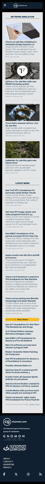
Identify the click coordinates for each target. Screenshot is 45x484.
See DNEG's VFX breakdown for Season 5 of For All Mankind (20, 339)
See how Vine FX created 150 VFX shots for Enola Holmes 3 (21, 371)
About (6, 458)
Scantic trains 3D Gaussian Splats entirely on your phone (21, 378)
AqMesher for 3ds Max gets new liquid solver (20, 161)
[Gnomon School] (13, 437)
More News (22, 319)
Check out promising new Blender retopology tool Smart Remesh (22, 299)
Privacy (7, 467)
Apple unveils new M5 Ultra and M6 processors (22, 256)
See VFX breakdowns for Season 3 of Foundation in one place (22, 360)
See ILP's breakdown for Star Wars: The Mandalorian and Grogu (22, 325)
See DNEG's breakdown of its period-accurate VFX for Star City (21, 234)
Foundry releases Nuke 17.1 (18, 365)
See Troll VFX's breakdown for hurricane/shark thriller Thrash (20, 191)
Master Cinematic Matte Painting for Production (21, 353)
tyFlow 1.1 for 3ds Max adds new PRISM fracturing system (20, 82)
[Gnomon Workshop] (14, 448)
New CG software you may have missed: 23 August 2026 (20, 346)
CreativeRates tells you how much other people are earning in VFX (22, 391)
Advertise (8, 464)
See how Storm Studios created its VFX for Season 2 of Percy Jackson (22, 385)
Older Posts (34, 404)
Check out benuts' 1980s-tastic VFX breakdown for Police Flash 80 (22, 398)
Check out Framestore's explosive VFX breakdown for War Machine (22, 278)
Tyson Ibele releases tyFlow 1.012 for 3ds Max (21, 124)
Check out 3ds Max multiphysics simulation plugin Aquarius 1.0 (21, 43)
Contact (8, 461)
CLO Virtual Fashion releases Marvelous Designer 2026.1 (19, 332)
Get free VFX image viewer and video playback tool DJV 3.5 (20, 213)
